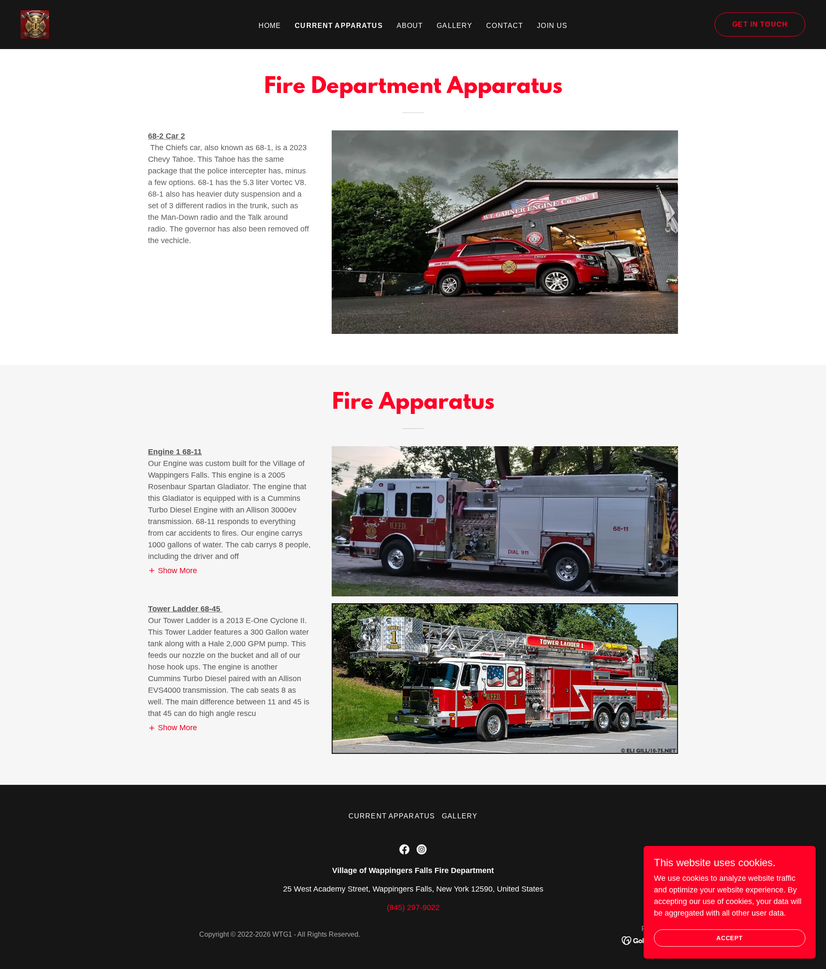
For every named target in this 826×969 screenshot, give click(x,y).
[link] (35, 24)
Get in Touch (760, 24)
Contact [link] (504, 25)
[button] (172, 570)
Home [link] (270, 25)
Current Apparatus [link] (338, 25)
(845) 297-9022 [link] (413, 907)
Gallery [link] (454, 25)
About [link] (410, 25)
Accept (729, 938)
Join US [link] (552, 25)
